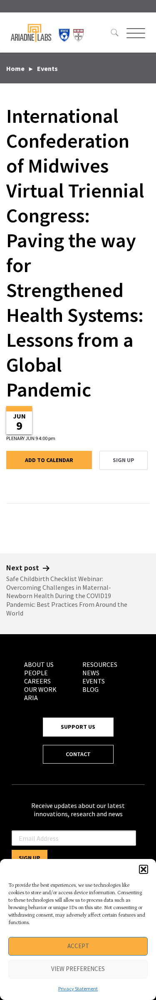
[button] (143, 869)
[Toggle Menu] (134, 33)
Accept (78, 946)
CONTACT (78, 754)
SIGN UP (123, 460)
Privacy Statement (78, 988)
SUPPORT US (78, 726)
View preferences (78, 969)
